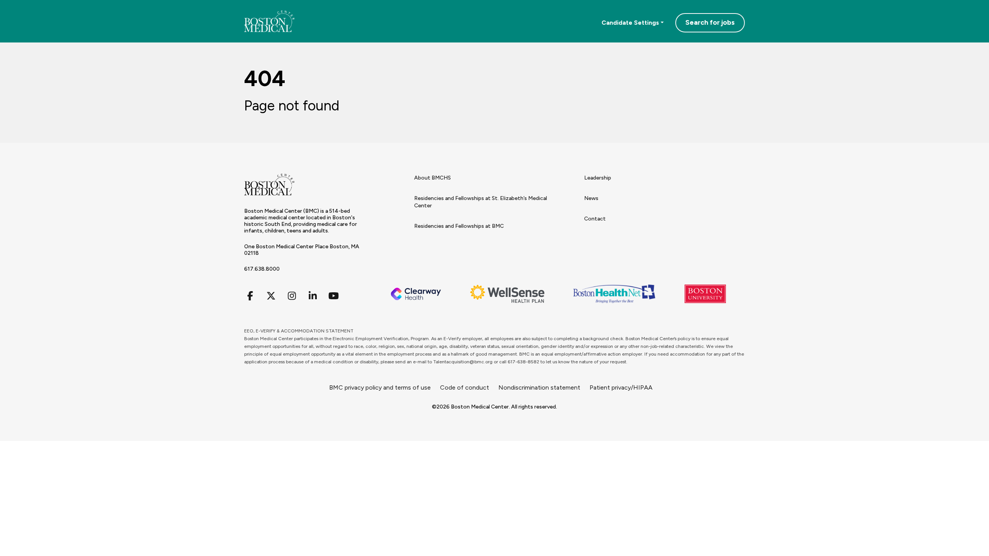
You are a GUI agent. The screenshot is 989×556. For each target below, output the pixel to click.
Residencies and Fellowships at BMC (459, 226)
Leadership (597, 178)
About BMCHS (432, 178)
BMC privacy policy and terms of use (380, 387)
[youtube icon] (333, 296)
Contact (595, 218)
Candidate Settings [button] (630, 22)
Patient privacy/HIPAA (621, 387)
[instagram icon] (291, 296)
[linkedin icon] (312, 296)
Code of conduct (464, 387)
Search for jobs (710, 22)
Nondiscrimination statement (539, 387)
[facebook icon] (250, 296)
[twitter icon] (271, 296)
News (591, 198)
